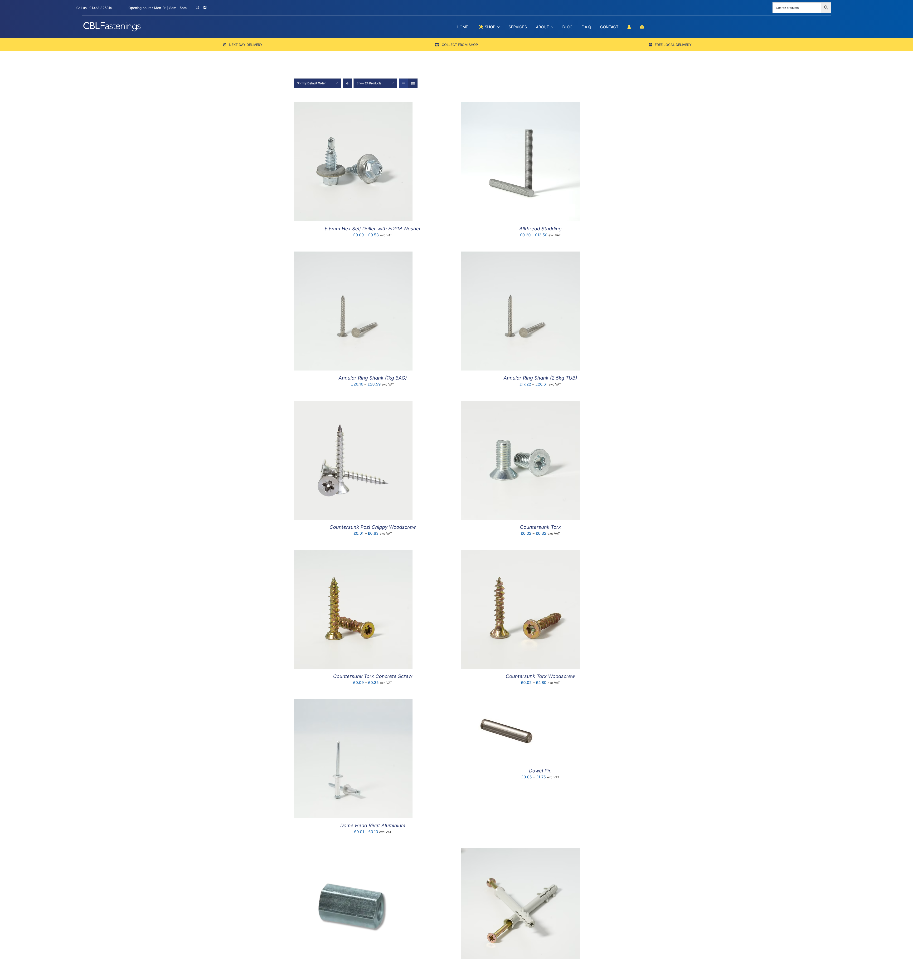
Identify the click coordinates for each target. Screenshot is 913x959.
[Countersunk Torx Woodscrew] (520, 553)
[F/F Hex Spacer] (353, 851)
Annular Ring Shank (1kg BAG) (373, 378)
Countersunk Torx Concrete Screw (372, 676)
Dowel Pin (540, 771)
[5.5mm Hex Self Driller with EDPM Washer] (353, 105)
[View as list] (413, 83)
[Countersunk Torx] (520, 404)
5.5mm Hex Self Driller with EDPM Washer (373, 229)
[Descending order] (347, 83)
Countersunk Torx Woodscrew (540, 676)
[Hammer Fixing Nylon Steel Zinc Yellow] (520, 851)
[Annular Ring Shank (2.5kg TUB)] (520, 254)
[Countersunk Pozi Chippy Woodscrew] (353, 404)
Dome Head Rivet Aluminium (372, 825)
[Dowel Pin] (506, 702)
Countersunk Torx (540, 527)
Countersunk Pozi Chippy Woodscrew (373, 527)
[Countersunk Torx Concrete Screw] (353, 553)
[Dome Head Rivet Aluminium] (353, 702)
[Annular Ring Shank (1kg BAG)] (353, 254)
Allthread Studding (540, 229)
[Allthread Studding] (520, 105)
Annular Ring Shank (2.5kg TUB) (540, 378)
